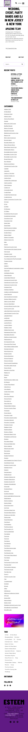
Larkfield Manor (8, 320)
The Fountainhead (9, 531)
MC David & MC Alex (11, 48)
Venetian (6, 583)
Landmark (6, 318)
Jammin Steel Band (9, 304)
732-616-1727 (10, 715)
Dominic (19, 639)
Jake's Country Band (9, 301)
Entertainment (8, 641)
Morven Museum (8, 358)
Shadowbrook (7, 474)
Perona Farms (7, 398)
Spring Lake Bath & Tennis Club (12, 496)
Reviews (6, 439)
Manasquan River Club (10, 332)
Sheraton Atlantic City (9, 477)
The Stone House (8, 569)
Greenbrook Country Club (11, 282)
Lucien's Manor (8, 325)
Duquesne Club (8, 220)
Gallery (6, 263)
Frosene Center (8, 261)
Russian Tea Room (9, 455)
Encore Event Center (9, 230)
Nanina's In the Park (9, 370)
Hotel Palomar (8, 294)
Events (6, 244)
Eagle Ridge (7, 225)
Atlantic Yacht (7, 116)
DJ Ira (5, 204)
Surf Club (6, 508)
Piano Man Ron (8, 403)
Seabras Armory (8, 467)
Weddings (7, 671)
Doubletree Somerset (10, 216)
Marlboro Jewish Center (10, 337)
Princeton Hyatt (8, 415)
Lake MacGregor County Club (11, 311)
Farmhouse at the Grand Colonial (12, 249)
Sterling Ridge (7, 503)
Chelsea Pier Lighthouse (10, 180)
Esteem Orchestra (9, 237)
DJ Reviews (7, 209)
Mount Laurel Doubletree (11, 363)
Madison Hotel (8, 327)
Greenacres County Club (10, 280)
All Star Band (7, 111)
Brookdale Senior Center (10, 152)
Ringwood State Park (9, 443)
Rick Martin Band (8, 441)
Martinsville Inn (8, 339)
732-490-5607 (12, 714)
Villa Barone (7, 591)
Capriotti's (6, 171)
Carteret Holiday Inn (9, 175)
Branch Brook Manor (9, 145)
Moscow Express (8, 360)
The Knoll (6, 536)
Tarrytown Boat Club (9, 510)
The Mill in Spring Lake (11, 669)
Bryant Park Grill (8, 159)
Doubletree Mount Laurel (11, 213)
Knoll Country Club (9, 308)
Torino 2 (6, 574)
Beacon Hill (7, 135)
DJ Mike (6, 206)
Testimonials (7, 517)
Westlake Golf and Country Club (12, 605)
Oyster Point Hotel (9, 391)
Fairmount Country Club (10, 247)
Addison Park (7, 109)
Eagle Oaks (7, 223)
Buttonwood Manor (9, 164)
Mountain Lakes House (10, 365)
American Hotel (8, 114)
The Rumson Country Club (11, 562)
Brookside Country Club (10, 156)
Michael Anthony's (9, 349)
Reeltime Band (8, 429)
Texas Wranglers (8, 519)
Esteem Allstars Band (10, 648)
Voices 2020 (7, 598)
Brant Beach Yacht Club (10, 147)
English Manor (7, 232)
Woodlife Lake (8, 610)
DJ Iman (6, 202)
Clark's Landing (8, 183)
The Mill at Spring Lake (10, 548)
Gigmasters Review (10, 651)
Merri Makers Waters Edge (11, 346)
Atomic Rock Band (9, 118)
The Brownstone (8, 527)
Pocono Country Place (10, 408)
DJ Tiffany (6, 211)
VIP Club (6, 595)
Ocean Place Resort (9, 384)
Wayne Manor (7, 600)
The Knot (6, 538)
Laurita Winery (8, 323)
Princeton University (9, 422)
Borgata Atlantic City (9, 142)
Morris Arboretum (8, 356)
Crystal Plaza (7, 192)
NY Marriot (7, 382)
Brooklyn (17, 637)
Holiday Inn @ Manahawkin (11, 292)
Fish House (7, 251)
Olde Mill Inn (7, 387)
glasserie (18, 651)
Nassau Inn (7, 372)
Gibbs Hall (6, 270)
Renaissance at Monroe (10, 436)
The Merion (7, 545)
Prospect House (8, 425)
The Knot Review (9, 667)
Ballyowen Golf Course (10, 123)
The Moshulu (7, 550)
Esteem (16, 641)
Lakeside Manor (8, 315)
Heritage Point (8, 287)
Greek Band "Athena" (9, 277)
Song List (6, 491)
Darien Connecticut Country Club (12, 199)
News (5, 377)
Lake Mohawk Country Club (11, 313)
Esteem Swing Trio (9, 239)
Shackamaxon (7, 472)
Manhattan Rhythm (9, 334)
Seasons (6, 470)
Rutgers (6, 458)
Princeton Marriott (9, 420)
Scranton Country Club (10, 465)
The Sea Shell (7, 564)
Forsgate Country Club (10, 256)
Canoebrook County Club (10, 166)
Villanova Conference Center (11, 593)
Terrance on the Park (9, 515)
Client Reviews (8, 185)
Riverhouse (7, 453)
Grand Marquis (8, 275)
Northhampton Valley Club (11, 379)
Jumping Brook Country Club (11, 306)
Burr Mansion (7, 161)
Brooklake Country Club (10, 154)
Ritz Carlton (7, 451)
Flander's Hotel (8, 254)
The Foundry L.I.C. (8, 529)
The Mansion (7, 543)
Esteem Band (7, 235)
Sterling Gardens (8, 500)
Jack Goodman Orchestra (10, 296)
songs (12, 664)
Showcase (6, 486)
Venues (6, 586)
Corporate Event (8, 190)
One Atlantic (7, 389)
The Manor (7, 541)
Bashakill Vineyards (9, 130)
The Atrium (7, 522)
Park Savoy (7, 394)
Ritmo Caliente (8, 446)
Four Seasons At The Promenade (12, 258)
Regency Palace (8, 432)
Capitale (6, 168)
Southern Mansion (9, 493)
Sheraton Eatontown (9, 479)
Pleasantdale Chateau (10, 406)
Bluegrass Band (9, 637)
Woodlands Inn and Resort (11, 607)
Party (16, 658)
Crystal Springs (8, 197)
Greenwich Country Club (10, 285)
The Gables (7, 534)
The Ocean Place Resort (10, 555)
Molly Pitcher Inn (8, 351)
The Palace (7, 557)
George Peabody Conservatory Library (14, 268)
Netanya (6, 375)
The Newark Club (8, 553)
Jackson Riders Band (10, 653)
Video (5, 588)
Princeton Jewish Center (10, 417)
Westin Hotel (7, 602)
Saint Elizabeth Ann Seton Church (13, 460)
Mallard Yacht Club (9, 330)
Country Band (8, 639)
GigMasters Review (9, 273)
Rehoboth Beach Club (10, 434)
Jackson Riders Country (10, 299)
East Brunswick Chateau (10, 228)
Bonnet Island (7, 140)
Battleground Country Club (11, 133)
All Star (6, 634)
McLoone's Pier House (10, 344)
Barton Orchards (8, 128)
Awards (6, 121)
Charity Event (7, 178)
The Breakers (7, 524)
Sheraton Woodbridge (10, 484)
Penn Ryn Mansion (9, 396)
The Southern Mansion (10, 567)
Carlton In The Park (9, 173)
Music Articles (7, 368)
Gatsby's (6, 266)
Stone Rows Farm (8, 505)
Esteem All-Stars (9, 644)
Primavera (6, 410)
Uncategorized (8, 581)
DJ (14, 639)
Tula (5, 579)
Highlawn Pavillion (9, 289)
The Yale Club (7, 572)
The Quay (6, 560)
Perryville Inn (7, 401)
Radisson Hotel (8, 427)
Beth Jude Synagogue (10, 137)
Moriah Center (8, 353)
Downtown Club (8, 218)
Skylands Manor (8, 489)
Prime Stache (7, 413)
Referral (20, 662)
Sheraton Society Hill (9, 481)
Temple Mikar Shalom (9, 512)
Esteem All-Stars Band (10, 646)
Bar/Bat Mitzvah (8, 126)
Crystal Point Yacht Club (10, 194)
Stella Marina (7, 498)
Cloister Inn (7, 187)
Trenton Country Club (9, 576)
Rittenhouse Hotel (9, 448)
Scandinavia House (9, 462)
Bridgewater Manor (9, 149)
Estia (5, 242)
